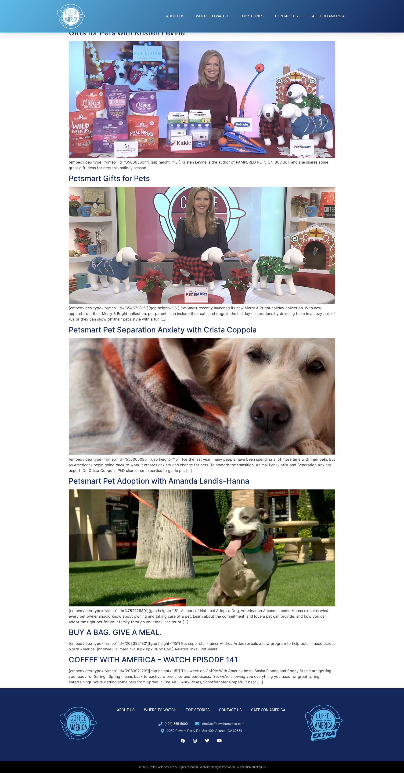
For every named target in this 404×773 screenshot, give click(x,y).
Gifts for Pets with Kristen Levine (127, 32)
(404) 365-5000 (176, 724)
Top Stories (251, 16)
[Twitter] (207, 741)
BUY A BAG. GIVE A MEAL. (115, 632)
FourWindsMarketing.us (250, 767)
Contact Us (286, 16)
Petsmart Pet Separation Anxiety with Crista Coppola (163, 329)
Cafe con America (327, 16)
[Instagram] (195, 741)
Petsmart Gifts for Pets (109, 178)
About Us (175, 16)
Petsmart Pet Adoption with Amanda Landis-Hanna (159, 480)
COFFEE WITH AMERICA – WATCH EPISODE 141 (153, 659)
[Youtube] (219, 741)
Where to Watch (212, 16)
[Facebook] (183, 741)
